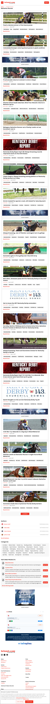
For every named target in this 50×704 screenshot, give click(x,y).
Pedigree (27, 550)
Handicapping (13, 548)
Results (27, 668)
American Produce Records (7, 685)
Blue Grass (36, 507)
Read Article (6, 31)
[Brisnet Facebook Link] (7, 655)
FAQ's (27, 684)
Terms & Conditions (30, 687)
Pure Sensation (13, 52)
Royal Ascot (25, 552)
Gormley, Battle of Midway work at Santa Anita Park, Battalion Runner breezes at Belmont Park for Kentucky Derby (24, 327)
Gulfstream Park (7, 507)
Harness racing (20, 548)
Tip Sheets (28, 663)
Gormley (21, 205)
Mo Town (18, 460)
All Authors (3, 662)
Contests (44, 545)
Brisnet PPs (3, 672)
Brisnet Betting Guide (7, 585)
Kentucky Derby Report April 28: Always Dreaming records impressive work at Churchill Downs (22, 152)
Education (36, 547)
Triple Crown (11, 554)
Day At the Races (13, 547)
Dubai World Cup (21, 547)
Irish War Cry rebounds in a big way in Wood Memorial (21, 432)
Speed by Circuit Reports (40, 552)
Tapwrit (27, 237)
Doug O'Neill (16, 29)
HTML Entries (4, 666)
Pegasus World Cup (34, 550)
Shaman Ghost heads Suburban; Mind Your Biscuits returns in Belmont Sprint (24, 103)
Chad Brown (28, 84)
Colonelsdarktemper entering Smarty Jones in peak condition (24, 48)
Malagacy (36, 356)
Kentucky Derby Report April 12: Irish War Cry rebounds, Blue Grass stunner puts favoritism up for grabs (23, 376)
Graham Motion (35, 435)
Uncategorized (18, 554)
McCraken (14, 157)
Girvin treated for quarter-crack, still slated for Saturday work (24, 201)
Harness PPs (3, 678)
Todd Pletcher (22, 133)
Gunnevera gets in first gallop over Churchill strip (20, 256)
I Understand (29, 701)
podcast (41, 550)
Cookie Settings (20, 701)
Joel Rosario (13, 84)
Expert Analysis (29, 660)
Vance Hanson (5, 26)
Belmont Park (35, 84)
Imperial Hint (21, 52)
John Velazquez (32, 460)
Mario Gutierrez (39, 29)
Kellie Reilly (5, 202)
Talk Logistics (32, 29)
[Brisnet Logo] (9, 2)
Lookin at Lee (14, 133)
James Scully (5, 106)
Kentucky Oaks (6, 550)
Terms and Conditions (21, 697)
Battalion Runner (9, 6)
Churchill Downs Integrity (31, 686)
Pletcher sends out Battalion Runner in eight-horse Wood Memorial (22, 455)
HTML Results (28, 669)
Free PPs (3, 674)
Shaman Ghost (41, 108)
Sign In (46, 2)
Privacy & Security (29, 689)
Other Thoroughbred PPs (6, 675)
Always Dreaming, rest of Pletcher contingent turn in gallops (24, 233)
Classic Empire (15, 182)
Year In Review (26, 554)
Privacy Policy (26, 699)
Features (41, 547)
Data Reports (5, 547)
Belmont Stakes (12, 545)
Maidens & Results (20, 550)
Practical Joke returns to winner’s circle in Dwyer (19, 80)
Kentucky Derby (7, 133)
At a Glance (5, 545)
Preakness (5, 552)
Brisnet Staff (5, 81)
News (2, 6)
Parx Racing (6, 29)
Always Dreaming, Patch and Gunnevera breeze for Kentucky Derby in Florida (23, 351)
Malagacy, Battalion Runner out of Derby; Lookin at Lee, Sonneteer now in (22, 128)
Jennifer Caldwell (6, 180)
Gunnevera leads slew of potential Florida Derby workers (22, 504)
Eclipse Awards (29, 547)
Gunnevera (21, 182)
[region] (25, 697)
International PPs (4, 677)
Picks (27, 659)
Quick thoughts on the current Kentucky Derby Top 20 (21, 400)
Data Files (28, 674)
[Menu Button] (2, 2)
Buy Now (45, 564)
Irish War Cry (33, 205)
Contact (27, 683)
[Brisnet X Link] (4, 655)
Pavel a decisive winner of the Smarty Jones (17, 25)
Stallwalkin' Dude (14, 108)
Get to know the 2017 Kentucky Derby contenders (19, 303)
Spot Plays (5, 554)
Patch (41, 356)
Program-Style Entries (5, 668)
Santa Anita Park (39, 332)
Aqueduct (6, 435)
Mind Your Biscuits (23, 108)
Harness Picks (28, 665)
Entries (2, 665)
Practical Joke (7, 84)
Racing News (18, 552)
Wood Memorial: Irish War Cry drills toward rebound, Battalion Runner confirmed (24, 480)
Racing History (12, 552)
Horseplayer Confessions (30, 548)
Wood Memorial (27, 435)
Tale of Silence (43, 84)
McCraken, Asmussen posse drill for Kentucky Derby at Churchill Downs (24, 279)
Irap (11, 29)
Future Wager (5, 548)
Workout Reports (29, 662)
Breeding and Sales (28, 545)
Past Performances (5, 671)
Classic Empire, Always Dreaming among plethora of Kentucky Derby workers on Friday (24, 177)
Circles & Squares (37, 545)
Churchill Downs (29, 133)
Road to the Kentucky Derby (30, 485)
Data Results (28, 671)
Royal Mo (30, 284)
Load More (25, 513)
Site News (31, 552)
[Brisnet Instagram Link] (2, 655)
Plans (2, 689)
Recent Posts (4, 660)
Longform (12, 550)
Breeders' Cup (20, 545)
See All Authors (5, 538)
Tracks (27, 677)
